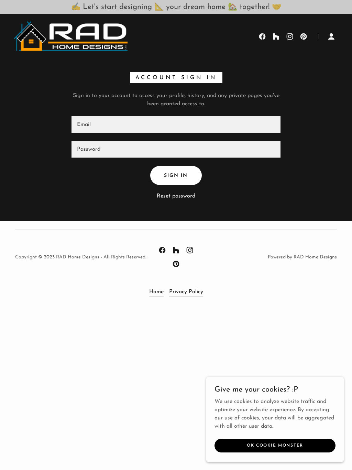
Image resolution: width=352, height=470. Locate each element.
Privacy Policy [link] (186, 292)
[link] (71, 36)
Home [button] (156, 292)
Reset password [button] (176, 196)
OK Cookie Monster (275, 445)
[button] (331, 36)
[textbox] (176, 124)
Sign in (176, 175)
